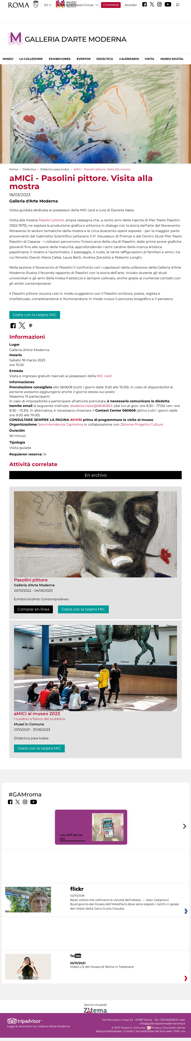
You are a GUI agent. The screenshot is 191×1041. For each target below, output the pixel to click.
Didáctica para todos (54, 169)
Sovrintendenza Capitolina (60, 424)
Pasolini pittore (51, 220)
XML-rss (179, 1031)
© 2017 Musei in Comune (128, 1027)
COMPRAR (111, 5)
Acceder (131, 5)
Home (13, 169)
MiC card (104, 376)
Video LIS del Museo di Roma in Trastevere (102, 967)
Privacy (156, 1027)
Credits (129, 1031)
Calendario (129, 59)
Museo (8, 59)
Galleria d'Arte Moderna (75, 39)
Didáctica (104, 59)
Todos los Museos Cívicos (75, 5)
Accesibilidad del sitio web (154, 1031)
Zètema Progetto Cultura (141, 424)
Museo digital (172, 59)
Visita (149, 59)
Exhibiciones (60, 59)
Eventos (84, 59)
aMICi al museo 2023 (37, 713)
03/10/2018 (124, 902)
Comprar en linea (33, 609)
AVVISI (76, 420)
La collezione (31, 59)
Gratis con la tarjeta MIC (35, 315)
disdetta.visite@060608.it (91, 406)
